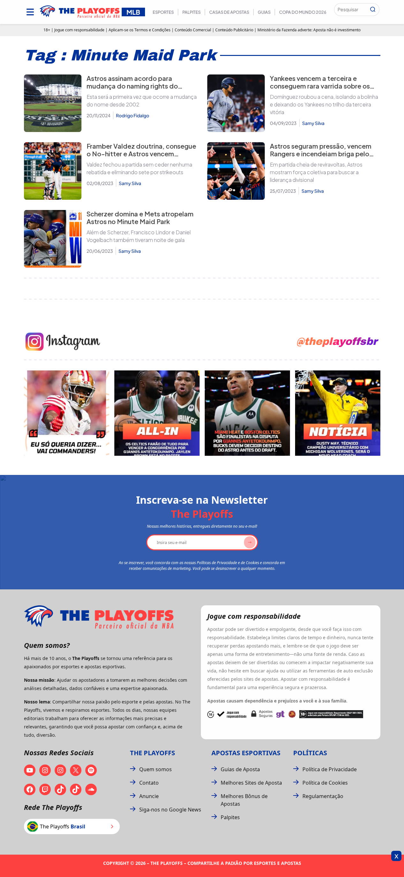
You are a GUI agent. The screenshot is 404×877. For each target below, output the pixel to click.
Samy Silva (313, 123)
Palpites (191, 12)
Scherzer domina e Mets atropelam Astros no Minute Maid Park (140, 217)
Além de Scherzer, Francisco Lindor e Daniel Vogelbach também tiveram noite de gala (139, 236)
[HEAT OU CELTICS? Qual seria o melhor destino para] (247, 413)
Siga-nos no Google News (170, 809)
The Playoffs (152, 753)
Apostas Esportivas (245, 753)
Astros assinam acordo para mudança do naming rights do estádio (132, 85)
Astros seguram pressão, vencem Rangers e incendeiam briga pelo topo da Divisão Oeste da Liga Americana (320, 157)
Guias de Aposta (240, 769)
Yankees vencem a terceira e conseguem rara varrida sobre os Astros (320, 85)
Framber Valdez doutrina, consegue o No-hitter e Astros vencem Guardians (141, 153)
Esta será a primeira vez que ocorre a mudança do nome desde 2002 (142, 100)
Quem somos (155, 769)
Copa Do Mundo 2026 (302, 12)
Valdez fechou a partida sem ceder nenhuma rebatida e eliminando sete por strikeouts (139, 168)
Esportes (163, 12)
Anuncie (149, 796)
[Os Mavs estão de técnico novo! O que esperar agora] (337, 413)
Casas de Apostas (229, 12)
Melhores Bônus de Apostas (244, 800)
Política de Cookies (325, 782)
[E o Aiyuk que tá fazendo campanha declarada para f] (66, 413)
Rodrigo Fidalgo (132, 115)
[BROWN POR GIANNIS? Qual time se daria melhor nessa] (157, 413)
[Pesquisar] (372, 9)
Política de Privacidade (329, 769)
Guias (264, 12)
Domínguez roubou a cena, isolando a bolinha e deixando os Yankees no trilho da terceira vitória (324, 104)
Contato (149, 782)
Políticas (310, 753)
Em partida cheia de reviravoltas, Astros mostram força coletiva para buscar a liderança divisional (316, 172)
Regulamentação (322, 796)
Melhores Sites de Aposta (251, 782)
